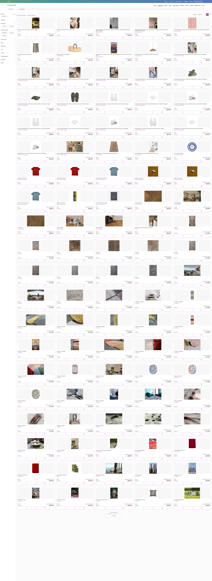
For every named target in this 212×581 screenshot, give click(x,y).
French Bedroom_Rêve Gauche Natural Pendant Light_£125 (146, 54)
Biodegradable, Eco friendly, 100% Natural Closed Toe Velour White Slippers (149, 128)
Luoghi (175, 227)
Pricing (176, 1)
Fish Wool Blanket (138, 475)
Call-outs (187, 5)
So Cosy (19, 31)
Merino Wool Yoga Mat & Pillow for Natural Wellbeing (28, 29)
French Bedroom (138, 55)
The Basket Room (60, 55)
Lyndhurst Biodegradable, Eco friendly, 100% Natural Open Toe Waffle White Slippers (112, 103)
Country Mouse (99, 451)
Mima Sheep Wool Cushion (140, 499)
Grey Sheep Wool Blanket (179, 499)
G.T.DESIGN (176, 228)
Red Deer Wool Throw (61, 499)
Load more (114, 515)
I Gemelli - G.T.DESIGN (139, 301)
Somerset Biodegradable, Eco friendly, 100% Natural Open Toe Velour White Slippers (190, 54)
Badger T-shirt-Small (139, 178)
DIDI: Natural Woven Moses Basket (63, 54)
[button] (10, 1)
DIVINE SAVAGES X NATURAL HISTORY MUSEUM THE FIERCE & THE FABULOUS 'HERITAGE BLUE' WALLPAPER (113, 30)
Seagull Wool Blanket (100, 475)
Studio (203, 5)
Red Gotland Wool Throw (22, 475)
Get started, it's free (198, 1)
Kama (19, 252)
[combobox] (201, 14)
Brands (165, 5)
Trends (170, 5)
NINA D (19, 55)
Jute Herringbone (138, 202)
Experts (191, 5)
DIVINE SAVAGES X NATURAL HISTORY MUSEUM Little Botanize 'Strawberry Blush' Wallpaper (191, 29)
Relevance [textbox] (200, 14)
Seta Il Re (98, 252)
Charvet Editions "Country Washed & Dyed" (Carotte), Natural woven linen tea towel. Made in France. (114, 55)
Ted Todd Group (138, 204)
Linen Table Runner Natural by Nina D (25, 54)
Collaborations (197, 5)
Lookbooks (182, 5)
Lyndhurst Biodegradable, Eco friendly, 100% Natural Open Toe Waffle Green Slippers (190, 79)
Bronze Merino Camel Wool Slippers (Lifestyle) (143, 227)
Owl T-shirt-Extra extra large (101, 178)
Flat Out (175, 252)
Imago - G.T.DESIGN (100, 376)
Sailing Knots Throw (178, 475)
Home (155, 5)
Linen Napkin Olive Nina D (62, 475)
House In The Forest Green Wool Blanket (103, 450)
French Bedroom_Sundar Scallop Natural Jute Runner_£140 (146, 153)
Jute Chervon (20, 227)
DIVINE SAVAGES (99, 32)
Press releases (175, 5)
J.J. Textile (98, 476)
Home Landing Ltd (99, 56)
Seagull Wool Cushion (22, 499)
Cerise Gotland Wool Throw (179, 450)
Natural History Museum (178, 154)
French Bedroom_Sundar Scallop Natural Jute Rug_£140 (107, 153)
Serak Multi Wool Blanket (139, 450)
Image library (160, 5)
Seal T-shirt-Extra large (178, 153)
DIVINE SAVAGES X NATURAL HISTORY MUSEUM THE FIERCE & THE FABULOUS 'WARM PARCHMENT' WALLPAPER (151, 30)
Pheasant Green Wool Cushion (101, 499)
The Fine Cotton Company (179, 55)
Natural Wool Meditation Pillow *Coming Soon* (66, 29)
